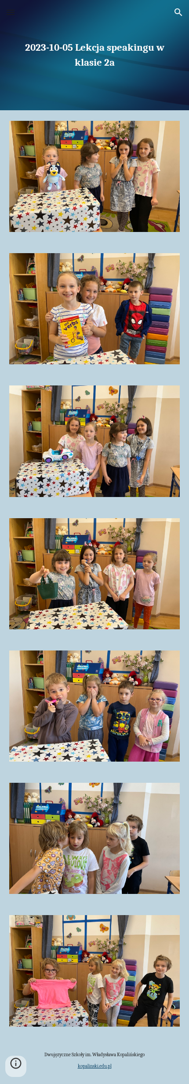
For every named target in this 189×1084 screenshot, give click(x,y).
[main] (94, 55)
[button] (10, 12)
